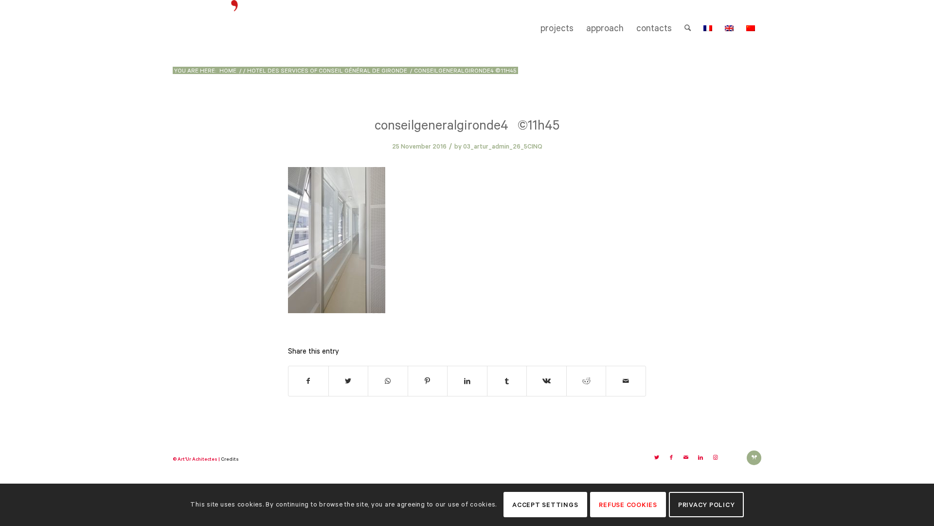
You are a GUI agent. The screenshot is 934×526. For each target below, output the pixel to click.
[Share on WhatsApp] (388, 381)
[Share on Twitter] (348, 381)
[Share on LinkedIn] (467, 381)
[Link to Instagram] (715, 458)
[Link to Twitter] (656, 458)
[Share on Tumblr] (507, 381)
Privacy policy (706, 504)
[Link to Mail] (686, 458)
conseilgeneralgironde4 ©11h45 (467, 124)
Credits (230, 459)
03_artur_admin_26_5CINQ (502, 146)
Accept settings (545, 504)
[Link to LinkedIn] (700, 458)
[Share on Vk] (546, 381)
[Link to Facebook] (671, 458)
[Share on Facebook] (308, 381)
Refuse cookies (628, 504)
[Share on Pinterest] (428, 381)
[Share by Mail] (626, 381)
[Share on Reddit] (586, 381)
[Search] (687, 28)
